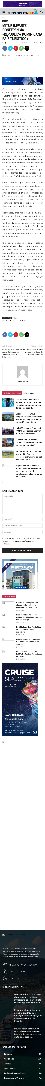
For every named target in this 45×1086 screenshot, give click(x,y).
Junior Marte (9, 43)
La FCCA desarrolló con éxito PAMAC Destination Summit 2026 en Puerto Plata (29, 431)
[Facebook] (4, 48)
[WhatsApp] (21, 48)
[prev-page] (3, 482)
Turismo (11, 17)
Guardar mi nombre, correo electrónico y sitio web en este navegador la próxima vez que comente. (21, 541)
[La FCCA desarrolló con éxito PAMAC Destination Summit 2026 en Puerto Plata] (8, 431)
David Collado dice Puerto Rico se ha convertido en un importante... (28, 629)
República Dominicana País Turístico (15, 321)
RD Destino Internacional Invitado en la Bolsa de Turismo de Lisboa (33, 352)
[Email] (26, 48)
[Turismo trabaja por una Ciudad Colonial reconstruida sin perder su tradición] (8, 442)
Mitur (15, 318)
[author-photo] (22, 378)
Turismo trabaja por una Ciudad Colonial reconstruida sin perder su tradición (29, 442)
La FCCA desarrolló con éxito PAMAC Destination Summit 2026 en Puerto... (29, 654)
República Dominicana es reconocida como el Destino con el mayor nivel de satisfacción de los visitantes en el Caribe (29, 471)
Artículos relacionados (12, 393)
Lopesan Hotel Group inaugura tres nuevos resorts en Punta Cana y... (28, 641)
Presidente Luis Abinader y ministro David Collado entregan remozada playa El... (29, 617)
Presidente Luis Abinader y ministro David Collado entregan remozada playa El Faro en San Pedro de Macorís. (28, 1015)
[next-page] (7, 482)
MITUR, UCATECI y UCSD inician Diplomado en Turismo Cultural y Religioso (12, 353)
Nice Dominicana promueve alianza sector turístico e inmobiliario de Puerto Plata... (28, 605)
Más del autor (29, 393)
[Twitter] (10, 48)
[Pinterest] (15, 48)
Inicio (4, 17)
